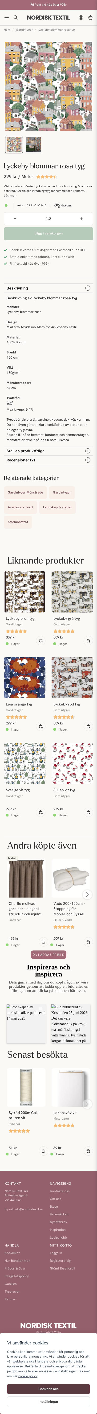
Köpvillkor (12, 1253)
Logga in (56, 1253)
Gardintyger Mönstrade (25, 492)
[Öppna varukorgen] (90, 17)
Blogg (54, 1207)
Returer (10, 1299)
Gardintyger (24, 29)
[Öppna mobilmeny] (6, 17)
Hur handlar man (17, 1261)
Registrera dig (60, 1261)
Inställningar (48, 1401)
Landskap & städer (57, 507)
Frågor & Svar (15, 1268)
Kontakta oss (60, 1191)
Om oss (55, 1199)
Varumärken (59, 1214)
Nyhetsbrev (58, 1222)
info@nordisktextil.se (29, 1209)
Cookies (11, 1284)
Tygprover (12, 1292)
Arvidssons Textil (20, 507)
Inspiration (58, 1230)
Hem (7, 29)
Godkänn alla (48, 1389)
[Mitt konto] (81, 17)
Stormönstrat (18, 522)
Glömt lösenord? (62, 1268)
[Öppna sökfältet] (16, 17)
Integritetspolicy (17, 1276)
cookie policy (27, 1376)
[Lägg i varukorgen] (40, 640)
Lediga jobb (58, 1238)
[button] (26, 1023)
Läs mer (10, 195)
